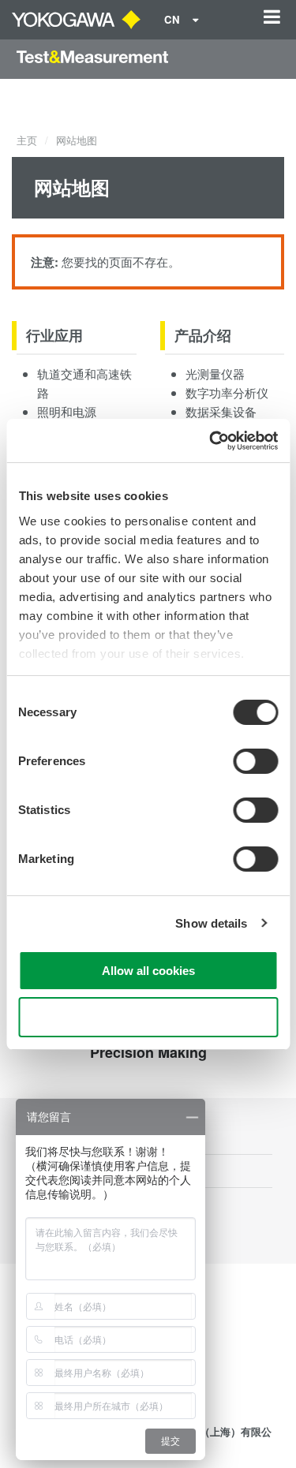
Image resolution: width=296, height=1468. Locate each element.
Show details (211, 923)
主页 (27, 140)
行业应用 (54, 335)
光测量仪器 (215, 373)
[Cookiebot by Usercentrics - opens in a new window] (211, 441)
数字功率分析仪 (226, 392)
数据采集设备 (221, 411)
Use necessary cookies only (148, 1017)
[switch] (255, 761)
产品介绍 (202, 335)
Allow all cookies (148, 970)
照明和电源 (66, 411)
